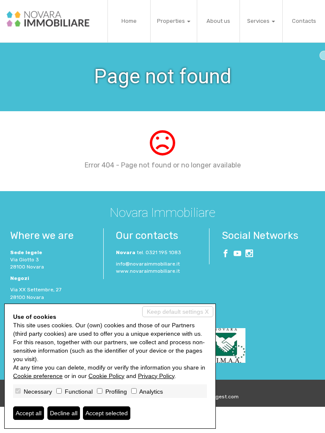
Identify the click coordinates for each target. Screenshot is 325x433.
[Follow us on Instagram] (249, 254)
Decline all (63, 413)
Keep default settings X (178, 311)
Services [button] (259, 21)
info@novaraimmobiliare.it (148, 264)
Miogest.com (223, 397)
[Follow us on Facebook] (225, 254)
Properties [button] (171, 21)
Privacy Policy (156, 376)
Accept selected (106, 413)
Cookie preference (38, 376)
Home (129, 21)
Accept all (28, 413)
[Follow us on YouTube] (237, 254)
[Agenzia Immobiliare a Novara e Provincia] (48, 19)
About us (218, 21)
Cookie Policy (106, 376)
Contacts (304, 21)
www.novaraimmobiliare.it (148, 271)
